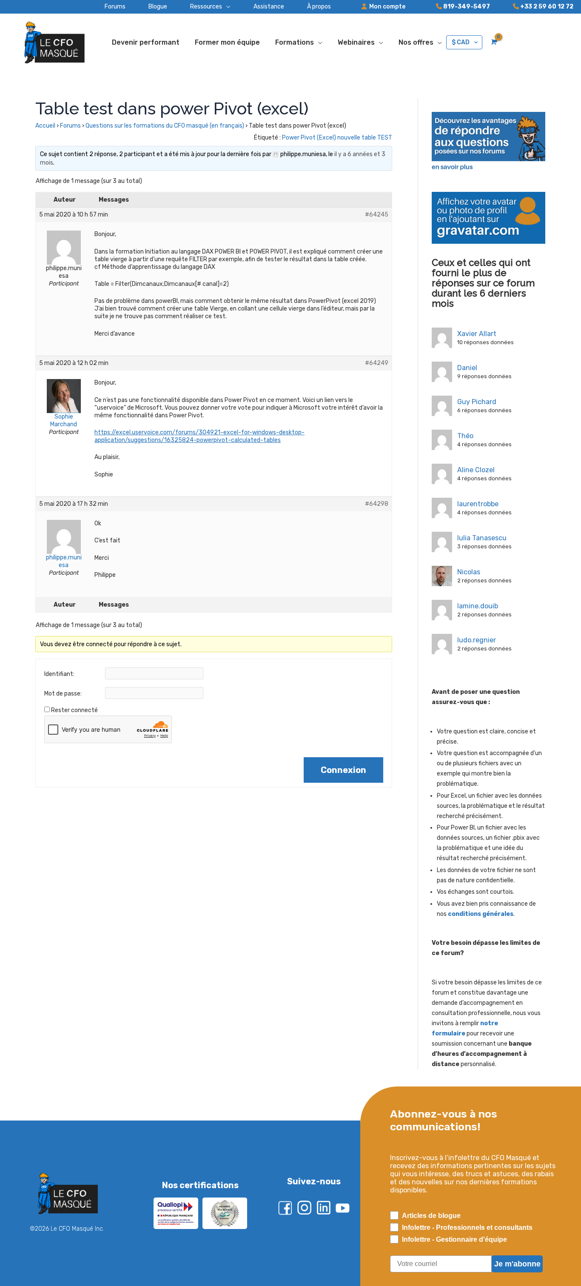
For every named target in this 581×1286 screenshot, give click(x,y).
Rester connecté (74, 710)
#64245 (376, 214)
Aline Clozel (476, 470)
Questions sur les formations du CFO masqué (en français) (164, 125)
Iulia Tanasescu (482, 538)
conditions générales (480, 914)
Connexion (343, 770)
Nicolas (468, 572)
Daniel (467, 368)
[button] (199, 7)
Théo (465, 436)
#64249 (376, 363)
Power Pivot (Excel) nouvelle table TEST (337, 137)
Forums (70, 125)
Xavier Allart (476, 334)
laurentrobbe (477, 504)
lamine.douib (477, 606)
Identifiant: (59, 674)
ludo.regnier (476, 640)
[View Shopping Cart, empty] (493, 42)
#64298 (376, 504)
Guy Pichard (476, 402)
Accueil (45, 125)
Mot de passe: (63, 693)
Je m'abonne (517, 1264)
